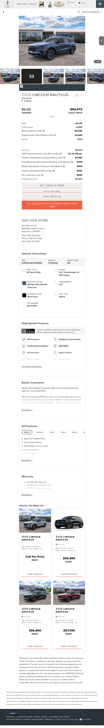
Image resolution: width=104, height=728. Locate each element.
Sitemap (37, 717)
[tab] (27, 432)
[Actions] (80, 96)
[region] (52, 149)
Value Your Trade (52, 191)
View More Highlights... (32, 366)
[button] (3, 12)
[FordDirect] (12, 713)
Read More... (27, 410)
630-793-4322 (33, 235)
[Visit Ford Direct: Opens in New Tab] (86, 719)
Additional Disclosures (59, 717)
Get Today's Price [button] (52, 185)
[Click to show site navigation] (100, 4)
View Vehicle (35, 574)
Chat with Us (52, 196)
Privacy (44, 717)
